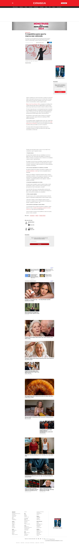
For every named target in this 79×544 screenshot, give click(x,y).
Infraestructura (26, 528)
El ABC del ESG (39, 513)
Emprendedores (32, 215)
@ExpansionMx (32, 229)
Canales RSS (37, 542)
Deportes (25, 521)
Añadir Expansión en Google (40, 42)
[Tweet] (48, 42)
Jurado (38, 535)
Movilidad (26, 535)
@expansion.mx (40, 538)
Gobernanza (26, 534)
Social (25, 533)
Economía (13, 514)
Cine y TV (26, 522)
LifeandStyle (14, 519)
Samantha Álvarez (31, 222)
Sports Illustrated (39, 521)
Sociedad (13, 527)
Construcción (26, 526)
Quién (13, 529)
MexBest (38, 529)
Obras (25, 525)
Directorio (42, 542)
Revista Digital (64, 3)
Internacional (14, 515)
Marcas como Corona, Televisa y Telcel (33, 104)
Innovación (38, 512)
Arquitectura (26, 529)
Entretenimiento (27, 520)
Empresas (13, 512)
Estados (13, 525)
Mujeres (13, 518)
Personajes (38, 532)
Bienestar (38, 533)
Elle (25, 513)
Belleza (13, 533)
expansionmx (37, 538)
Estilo (25, 519)
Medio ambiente (27, 532)
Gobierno (13, 522)
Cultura (25, 511)
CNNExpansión (30, 228)
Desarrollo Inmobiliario (28, 527)
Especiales (38, 519)
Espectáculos (14, 530)
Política (13, 521)
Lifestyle (38, 526)
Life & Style (26, 518)
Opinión (13, 526)
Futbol (38, 522)
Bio (28, 223)
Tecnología (14, 516)
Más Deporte (39, 525)
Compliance (22, 542)
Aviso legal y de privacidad (29, 542)
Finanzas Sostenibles (40, 511)
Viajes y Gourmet (15, 534)
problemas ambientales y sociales (32, 170)
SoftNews (37, 215)
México (13, 523)
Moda (13, 532)
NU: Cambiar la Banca (60, 77)
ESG (25, 531)
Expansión (13, 511)
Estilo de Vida (39, 534)
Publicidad (18, 542)
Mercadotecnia (27, 32)
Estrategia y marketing (42, 215)
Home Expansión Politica (16, 513)
